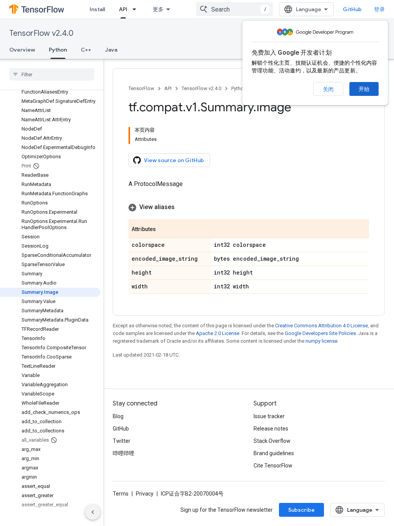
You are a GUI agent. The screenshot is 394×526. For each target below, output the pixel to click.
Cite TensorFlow (273, 465)
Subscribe (301, 509)
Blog (118, 416)
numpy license (321, 341)
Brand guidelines (274, 453)
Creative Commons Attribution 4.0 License (321, 325)
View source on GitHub (174, 160)
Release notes (271, 428)
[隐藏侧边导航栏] (92, 512)
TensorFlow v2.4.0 (41, 33)
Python (58, 49)
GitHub (352, 9)
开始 (364, 88)
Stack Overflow (272, 441)
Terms (121, 494)
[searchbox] (51, 74)
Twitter (121, 441)
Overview (22, 49)
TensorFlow (141, 88)
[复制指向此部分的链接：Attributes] (163, 229)
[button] (249, 207)
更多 (158, 9)
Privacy (145, 494)
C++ (86, 49)
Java (111, 49)
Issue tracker (269, 416)
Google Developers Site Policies (320, 333)
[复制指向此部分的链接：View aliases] (182, 207)
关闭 (328, 89)
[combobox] (234, 9)
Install (97, 9)
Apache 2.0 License (217, 333)
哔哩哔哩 (123, 453)
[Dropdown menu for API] (136, 9)
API (123, 9)
